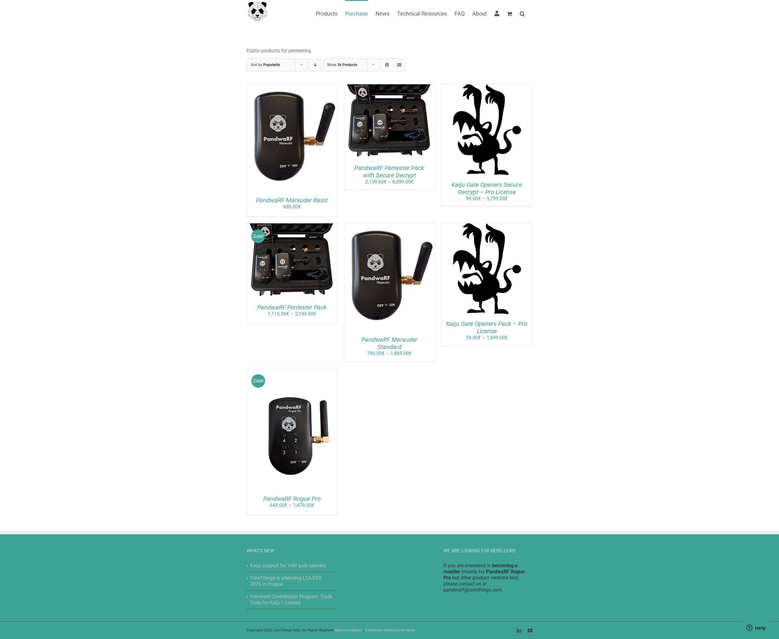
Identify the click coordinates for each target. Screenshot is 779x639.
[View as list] (399, 65)
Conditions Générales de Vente (390, 630)
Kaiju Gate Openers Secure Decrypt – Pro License (487, 188)
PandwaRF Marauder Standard (389, 343)
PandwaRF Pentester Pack (292, 307)
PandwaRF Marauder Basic (292, 200)
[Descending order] (315, 65)
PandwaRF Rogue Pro (292, 498)
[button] (522, 13)
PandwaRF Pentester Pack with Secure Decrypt (389, 171)
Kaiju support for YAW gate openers (288, 565)
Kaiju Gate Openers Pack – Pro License (486, 327)
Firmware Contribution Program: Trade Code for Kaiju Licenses (291, 600)
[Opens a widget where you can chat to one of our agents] (756, 628)
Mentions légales (348, 630)
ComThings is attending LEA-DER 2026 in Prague (286, 581)
